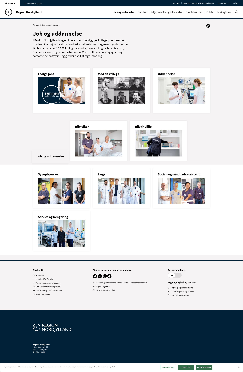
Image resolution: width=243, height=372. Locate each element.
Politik (209, 12)
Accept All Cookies (204, 367)
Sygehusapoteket (43, 294)
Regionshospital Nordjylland (48, 286)
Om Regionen (224, 12)
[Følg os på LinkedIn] (100, 277)
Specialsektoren (194, 12)
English (235, 3)
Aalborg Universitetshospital (48, 283)
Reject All (186, 367)
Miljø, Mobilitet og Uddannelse (166, 12)
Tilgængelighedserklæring (182, 287)
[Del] (208, 26)
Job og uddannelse (124, 12)
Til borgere (10, 3)
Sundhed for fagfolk (44, 279)
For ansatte (223, 3)
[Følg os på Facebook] (95, 277)
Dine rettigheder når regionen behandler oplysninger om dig (121, 282)
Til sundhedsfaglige (33, 3)
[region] (121, 367)
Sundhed (142, 12)
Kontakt (176, 3)
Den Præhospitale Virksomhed (49, 290)
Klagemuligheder (103, 286)
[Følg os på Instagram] (105, 277)
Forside (36, 25)
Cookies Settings (168, 367)
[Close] (239, 367)
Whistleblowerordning (105, 290)
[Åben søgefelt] (236, 12)
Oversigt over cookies (180, 295)
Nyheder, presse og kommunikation (199, 3)
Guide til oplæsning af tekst (182, 291)
